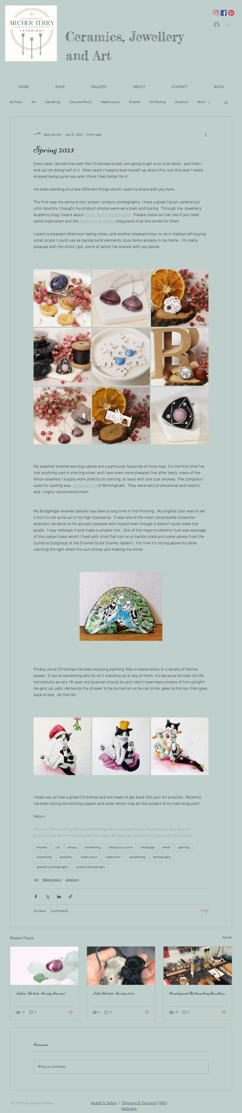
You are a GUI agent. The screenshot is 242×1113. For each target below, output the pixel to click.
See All (227, 938)
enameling (44, 857)
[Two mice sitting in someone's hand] (121, 966)
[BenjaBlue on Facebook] (224, 13)
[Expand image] (62, 298)
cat (57, 848)
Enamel (134, 102)
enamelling (93, 848)
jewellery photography (52, 867)
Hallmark (129, 1109)
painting (184, 848)
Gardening (52, 102)
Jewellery (72, 880)
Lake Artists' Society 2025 (113, 993)
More (201, 102)
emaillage (148, 848)
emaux (72, 848)
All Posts (16, 102)
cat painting (137, 857)
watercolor (113, 857)
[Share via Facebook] (36, 896)
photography (162, 857)
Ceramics (181, 102)
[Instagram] (216, 13)
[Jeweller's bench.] (198, 966)
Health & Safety (104, 1103)
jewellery (66, 857)
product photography (90, 867)
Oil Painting (157, 102)
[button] (99, 86)
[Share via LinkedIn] (59, 896)
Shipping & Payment (139, 1103)
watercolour (89, 857)
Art (34, 102)
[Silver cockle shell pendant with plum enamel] (44, 966)
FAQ (162, 1103)
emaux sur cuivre (121, 848)
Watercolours (110, 102)
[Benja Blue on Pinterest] (231, 13)
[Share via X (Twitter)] (47, 896)
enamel (42, 848)
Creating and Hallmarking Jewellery (197, 993)
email (166, 848)
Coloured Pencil (80, 102)
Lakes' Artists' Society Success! (41, 993)
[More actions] (205, 135)
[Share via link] (70, 896)
